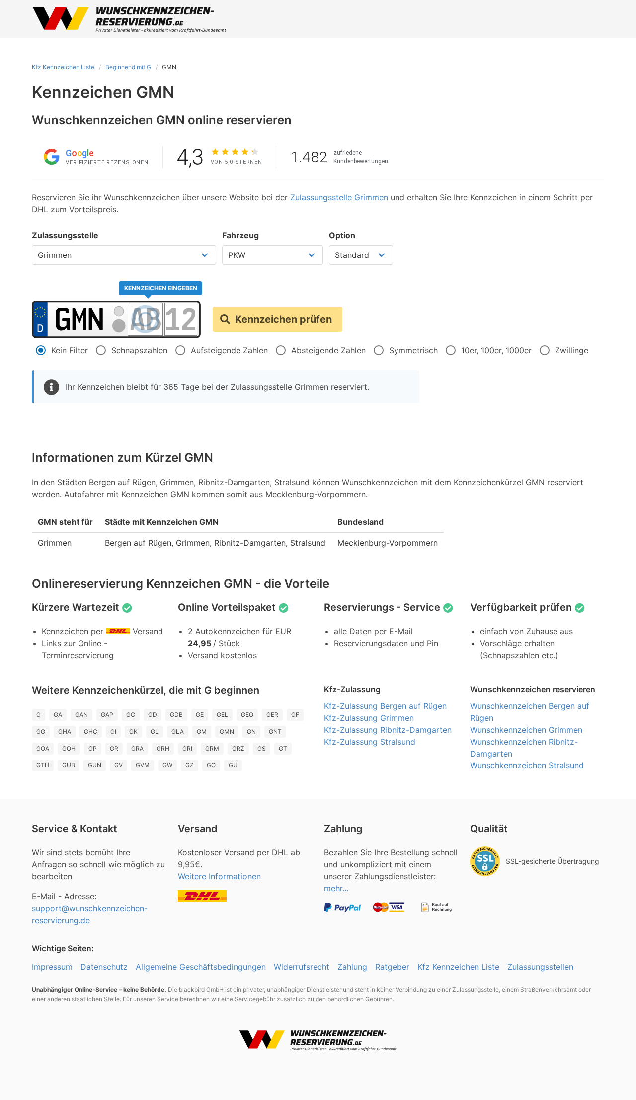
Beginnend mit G (128, 67)
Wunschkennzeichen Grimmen (526, 730)
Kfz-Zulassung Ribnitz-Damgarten (388, 730)
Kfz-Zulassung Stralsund (369, 742)
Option (342, 235)
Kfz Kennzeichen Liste (63, 67)
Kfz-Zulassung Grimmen (369, 718)
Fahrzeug (240, 235)
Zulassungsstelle (65, 235)
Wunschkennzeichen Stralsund (527, 765)
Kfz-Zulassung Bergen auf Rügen (385, 706)
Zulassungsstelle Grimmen (339, 197)
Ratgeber (392, 967)
